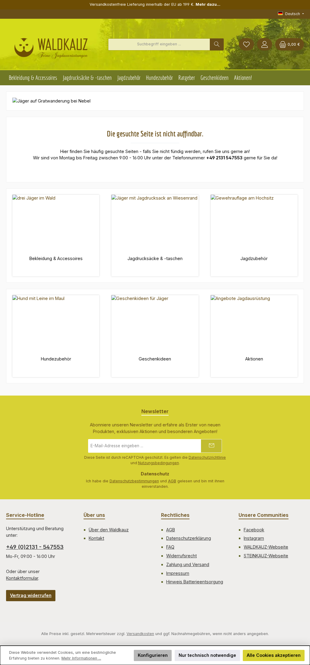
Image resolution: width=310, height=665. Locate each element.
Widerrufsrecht (181, 555)
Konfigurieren (153, 655)
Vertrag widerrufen (30, 595)
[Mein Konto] (264, 44)
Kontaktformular (22, 578)
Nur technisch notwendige (207, 655)
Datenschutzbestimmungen (134, 481)
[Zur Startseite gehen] (51, 46)
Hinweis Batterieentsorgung (194, 581)
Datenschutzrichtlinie (207, 457)
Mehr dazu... (208, 4)
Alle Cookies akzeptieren (274, 655)
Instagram (254, 538)
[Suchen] (217, 44)
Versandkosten (140, 633)
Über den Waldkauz (109, 529)
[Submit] (211, 446)
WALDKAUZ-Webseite (266, 546)
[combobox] (159, 44)
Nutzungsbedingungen (158, 463)
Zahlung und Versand (187, 564)
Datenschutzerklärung (188, 538)
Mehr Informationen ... (81, 658)
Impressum (177, 573)
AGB (172, 481)
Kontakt (96, 538)
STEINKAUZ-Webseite (266, 555)
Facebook (254, 529)
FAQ (170, 546)
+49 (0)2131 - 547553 (35, 547)
